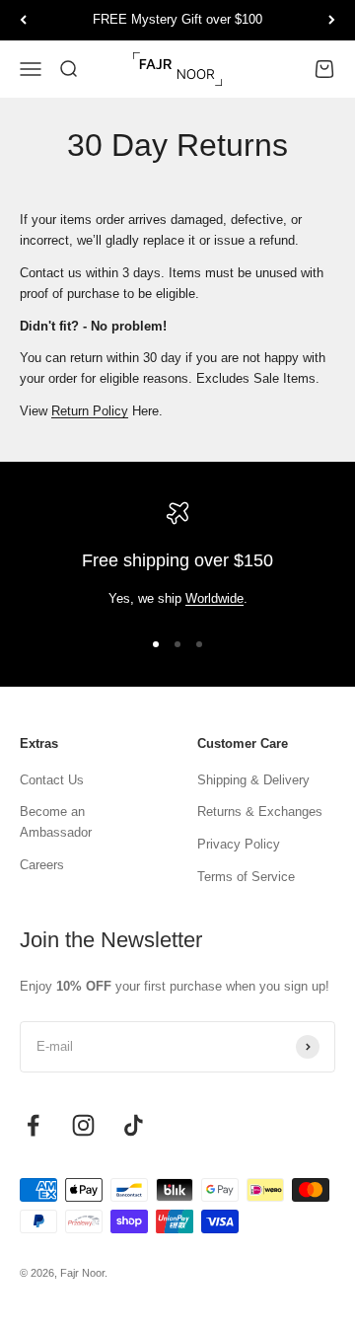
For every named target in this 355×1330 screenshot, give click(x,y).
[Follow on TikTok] (133, 1125)
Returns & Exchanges (259, 811)
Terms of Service (246, 876)
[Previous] (23, 20)
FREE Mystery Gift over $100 (177, 19)
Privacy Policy (238, 844)
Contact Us (52, 780)
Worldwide (214, 598)
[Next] (331, 20)
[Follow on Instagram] (83, 1125)
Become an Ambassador (56, 822)
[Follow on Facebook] (33, 1125)
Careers (42, 864)
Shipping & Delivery (253, 780)
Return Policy (89, 411)
